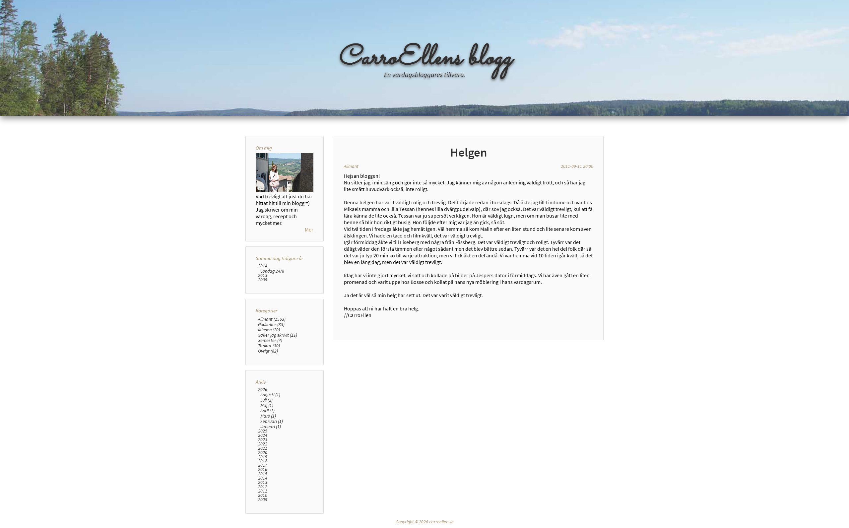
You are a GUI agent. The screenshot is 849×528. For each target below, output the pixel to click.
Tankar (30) (269, 346)
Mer (309, 229)
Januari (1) (270, 426)
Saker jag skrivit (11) (277, 335)
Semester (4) (270, 340)
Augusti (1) (270, 395)
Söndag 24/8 (272, 271)
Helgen (468, 152)
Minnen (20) (269, 330)
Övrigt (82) (268, 351)
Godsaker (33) (271, 324)
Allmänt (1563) (272, 319)
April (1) (267, 411)
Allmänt (351, 166)
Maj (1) (266, 405)
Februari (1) (271, 421)
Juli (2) (266, 400)
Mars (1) (268, 416)
